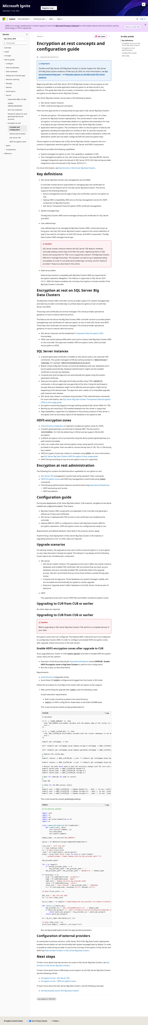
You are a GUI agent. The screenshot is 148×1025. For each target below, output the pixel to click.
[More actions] (109, 36)
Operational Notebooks (99, 485)
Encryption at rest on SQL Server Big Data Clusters (131, 44)
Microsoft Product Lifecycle (67, 26)
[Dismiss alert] (143, 4)
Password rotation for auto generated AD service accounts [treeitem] (17, 116)
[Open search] (137, 19)
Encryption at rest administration (128, 49)
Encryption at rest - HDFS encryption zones (58, 981)
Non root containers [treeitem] (15, 110)
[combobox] (15, 39)
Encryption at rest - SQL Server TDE (55, 978)
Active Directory (47, 677)
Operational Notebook (79, 661)
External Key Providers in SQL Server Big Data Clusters (67, 950)
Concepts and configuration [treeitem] (15, 128)
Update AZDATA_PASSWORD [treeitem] (15, 104)
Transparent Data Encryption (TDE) (89, 333)
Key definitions (127, 40)
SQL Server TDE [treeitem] (15, 138)
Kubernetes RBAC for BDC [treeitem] (17, 99)
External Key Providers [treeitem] (18, 134)
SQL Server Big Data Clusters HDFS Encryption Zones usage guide (71, 456)
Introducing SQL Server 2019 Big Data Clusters (60, 990)
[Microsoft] (4, 19)
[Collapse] (27, 34)
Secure (39, 36)
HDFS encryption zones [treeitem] (18, 142)
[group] (76, 755)
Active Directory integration (52, 426)
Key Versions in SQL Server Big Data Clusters (77, 168)
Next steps (126, 56)
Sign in (142, 19)
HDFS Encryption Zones (50, 479)
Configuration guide (129, 53)
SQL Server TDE (47, 476)
